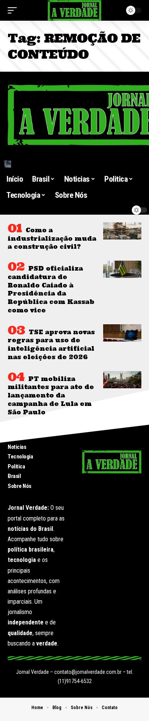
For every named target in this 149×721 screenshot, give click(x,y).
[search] (74, 164)
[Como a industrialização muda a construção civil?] (122, 231)
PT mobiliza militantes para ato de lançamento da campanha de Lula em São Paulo (51, 395)
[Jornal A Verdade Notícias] (74, 10)
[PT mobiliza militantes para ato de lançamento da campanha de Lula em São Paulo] (122, 379)
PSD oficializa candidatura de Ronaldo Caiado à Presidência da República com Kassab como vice (51, 289)
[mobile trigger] (14, 10)
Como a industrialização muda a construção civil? (52, 239)
